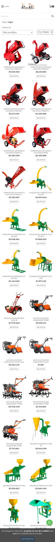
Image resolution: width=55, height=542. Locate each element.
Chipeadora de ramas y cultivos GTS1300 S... (41, 110)
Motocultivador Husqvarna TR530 (41, 319)
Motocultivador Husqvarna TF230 (14, 445)
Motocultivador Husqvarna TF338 (41, 403)
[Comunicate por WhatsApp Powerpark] (49, 522)
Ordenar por (6, 27)
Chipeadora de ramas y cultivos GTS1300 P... (14, 68)
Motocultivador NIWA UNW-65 (14, 319)
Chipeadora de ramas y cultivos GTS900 (41, 152)
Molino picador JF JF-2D (41, 525)
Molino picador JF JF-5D (14, 525)
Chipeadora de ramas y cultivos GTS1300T (41, 68)
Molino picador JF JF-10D (41, 486)
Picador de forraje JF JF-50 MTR (40, 235)
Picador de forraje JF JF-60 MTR (40, 194)
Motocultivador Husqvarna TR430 (41, 361)
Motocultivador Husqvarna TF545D (14, 403)
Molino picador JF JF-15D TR (41, 445)
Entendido (28, 539)
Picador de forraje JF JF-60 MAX (14, 235)
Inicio (4, 22)
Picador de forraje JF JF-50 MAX (14, 277)
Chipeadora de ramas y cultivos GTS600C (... (14, 194)
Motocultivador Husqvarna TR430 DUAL (14, 361)
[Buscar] (52, 16)
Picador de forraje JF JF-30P (40, 277)
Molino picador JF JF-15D (14, 486)
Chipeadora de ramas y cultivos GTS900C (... (14, 152)
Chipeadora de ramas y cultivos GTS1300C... (14, 110)
